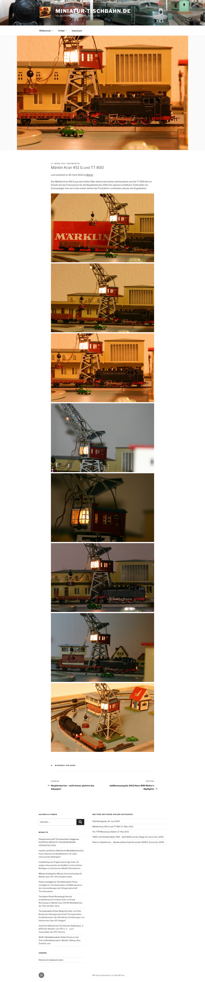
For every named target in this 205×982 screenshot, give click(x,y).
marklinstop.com (46, 862)
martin (75, 164)
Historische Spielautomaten (51, 960)
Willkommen (45, 30)
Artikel (61, 30)
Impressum (77, 30)
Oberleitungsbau (99, 821)
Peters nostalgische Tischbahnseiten (55, 882)
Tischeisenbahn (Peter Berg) (51, 911)
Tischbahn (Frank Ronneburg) (52, 896)
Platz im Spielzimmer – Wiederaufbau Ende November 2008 (119, 842)
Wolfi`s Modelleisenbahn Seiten (53, 937)
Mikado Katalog (46, 873)
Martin (89, 175)
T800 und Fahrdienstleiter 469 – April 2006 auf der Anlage (118, 837)
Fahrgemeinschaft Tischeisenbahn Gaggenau (59, 839)
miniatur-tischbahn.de (93, 11)
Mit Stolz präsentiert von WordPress (108, 975)
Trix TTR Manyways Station (104, 831)
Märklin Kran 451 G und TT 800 (106, 826)
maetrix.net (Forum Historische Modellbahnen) (59, 850)
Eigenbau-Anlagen (65, 765)
